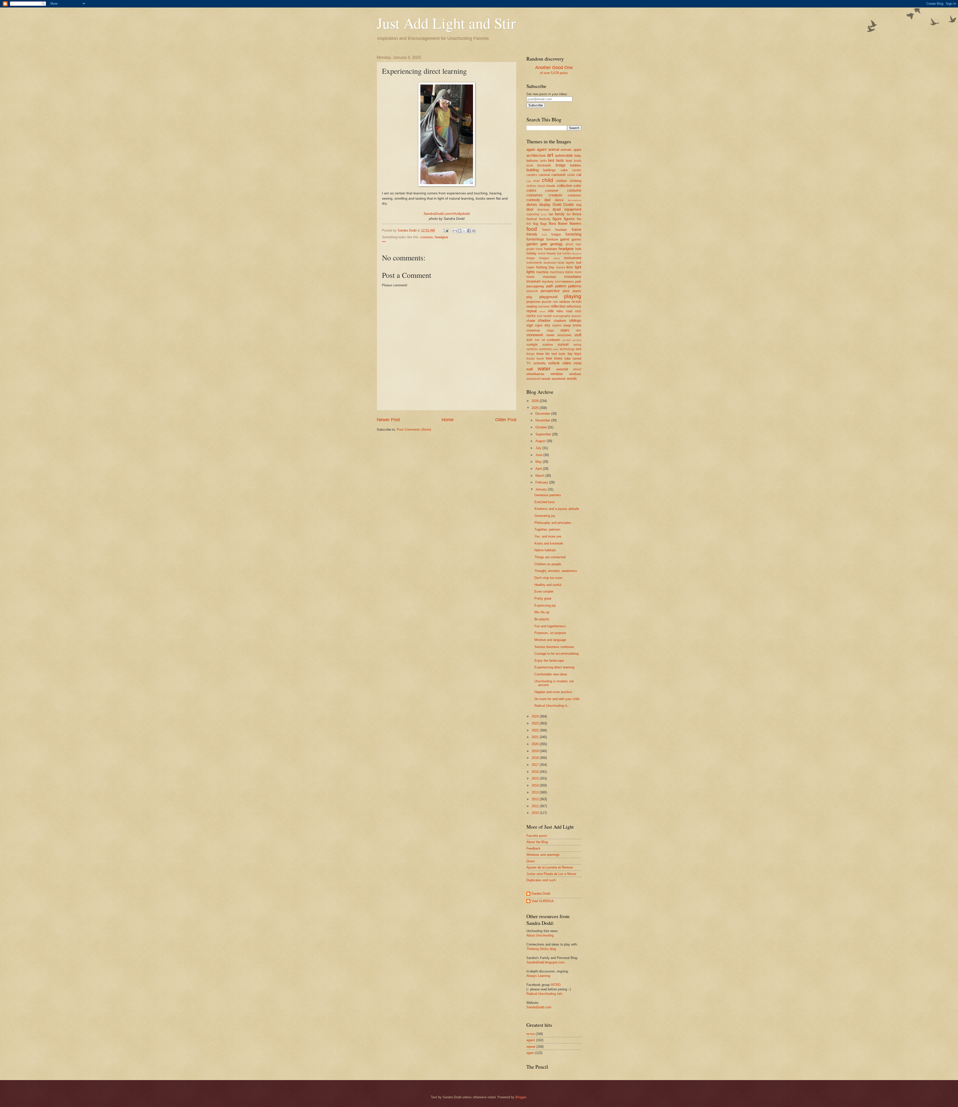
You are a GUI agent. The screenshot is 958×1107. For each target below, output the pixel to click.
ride (551, 311)
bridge (561, 165)
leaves (560, 267)
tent (578, 349)
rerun (542, 311)
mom (578, 272)
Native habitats (545, 550)
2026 (536, 401)
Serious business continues (554, 647)
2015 (536, 778)
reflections (573, 306)
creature (555, 195)
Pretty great (542, 598)
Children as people (547, 564)
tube (567, 358)
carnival (544, 175)
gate (543, 244)
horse (542, 253)
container (551, 190)
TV (528, 363)
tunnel (577, 358)
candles (531, 174)
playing (572, 296)
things (530, 353)
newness (567, 281)
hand (539, 248)
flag (535, 224)
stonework (534, 335)
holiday (531, 253)
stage (550, 330)
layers (570, 262)
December (543, 413)
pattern (560, 286)
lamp (561, 262)
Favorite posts (536, 836)
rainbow (564, 302)
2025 (536, 408)
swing (577, 344)
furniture (552, 239)
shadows (560, 320)
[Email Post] (445, 230)
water (544, 368)
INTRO (556, 985)
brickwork (544, 165)
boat (569, 160)
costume (426, 237)
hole (578, 249)
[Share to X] (464, 230)
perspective (550, 291)
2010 (536, 813)
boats (577, 160)
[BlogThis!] (459, 230)
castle (571, 174)
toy (570, 353)
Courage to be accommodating (556, 653)
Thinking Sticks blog (541, 949)
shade (530, 320)
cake (564, 170)
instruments (534, 262)
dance (559, 200)
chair (536, 180)
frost (544, 234)
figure (557, 219)
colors (531, 190)
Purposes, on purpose (550, 633)
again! (542, 149)
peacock (532, 291)
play (529, 297)
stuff (577, 335)
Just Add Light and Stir (446, 23)
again (530, 149)
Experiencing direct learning (554, 667)
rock (578, 311)
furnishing (573, 234)
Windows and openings (543, 855)
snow (577, 325)
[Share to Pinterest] (473, 230)
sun (529, 339)
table (556, 349)
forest (546, 230)
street (550, 335)
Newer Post (388, 419)
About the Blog (537, 842)
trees (558, 358)
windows (575, 374)
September (543, 434)
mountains (572, 276)
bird (551, 160)
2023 (536, 723)
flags (543, 224)
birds (560, 160)
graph (530, 248)
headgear (441, 237)
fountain (561, 230)
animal (553, 149)
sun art (540, 339)
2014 (536, 785)
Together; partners (547, 529)
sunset (563, 344)
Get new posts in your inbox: (547, 94)
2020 (536, 744)
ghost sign (573, 244)
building (532, 170)
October (541, 427)
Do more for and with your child (556, 699)
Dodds (568, 204)
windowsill (533, 378)
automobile (564, 155)
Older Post (505, 419)
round (547, 316)
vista (577, 363)
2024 (536, 716)
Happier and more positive (553, 692)
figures (569, 219)
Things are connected (550, 557)
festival (531, 219)
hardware (550, 249)
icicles (567, 253)
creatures (574, 195)
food (531, 229)
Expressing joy (545, 605)
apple (577, 150)
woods (546, 379)
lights (530, 272)
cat (578, 174)
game (564, 239)
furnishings (535, 239)
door (530, 209)
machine (542, 272)
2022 (536, 730)
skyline (557, 325)
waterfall (562, 369)
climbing (575, 181)
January (541, 489)
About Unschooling (540, 935)
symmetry (545, 349)
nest (558, 281)
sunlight (532, 344)
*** (384, 242)
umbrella (539, 363)
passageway (535, 286)
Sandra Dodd (540, 893)
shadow (544, 320)
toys (577, 353)
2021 (536, 737)
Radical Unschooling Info (544, 994)
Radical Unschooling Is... (552, 706)
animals (566, 150)
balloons (532, 160)
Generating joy (544, 516)
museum (533, 281)
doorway (543, 209)
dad (547, 200)
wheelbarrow (535, 374)
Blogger (520, 1097)
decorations (574, 200)
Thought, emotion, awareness (555, 571)
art (550, 155)
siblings (575, 320)
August (541, 441)
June (539, 455)
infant (556, 258)
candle (576, 170)
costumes (534, 195)
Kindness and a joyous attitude (556, 509)
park (578, 281)
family (560, 214)
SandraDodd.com (538, 1007)
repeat (531, 311)
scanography (561, 316)
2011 (536, 806)
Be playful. (542, 619)
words (572, 378)
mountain (549, 277)
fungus (556, 234)
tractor (530, 358)
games (576, 239)
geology (556, 244)
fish (528, 223)
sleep (567, 325)
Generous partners (547, 495)
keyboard (550, 262)
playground (548, 297)
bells (543, 160)
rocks (531, 316)
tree (549, 358)
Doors (530, 861)
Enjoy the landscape (549, 660)
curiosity (533, 200)
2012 (536, 799)
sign (529, 325)
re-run (576, 301)
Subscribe (535, 105)
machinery (557, 272)
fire (579, 219)
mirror (569, 272)
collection (564, 185)
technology (567, 349)
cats (528, 181)
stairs (564, 330)
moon (530, 277)
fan (569, 214)
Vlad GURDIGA (542, 901)
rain (555, 301)
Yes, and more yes (548, 536)
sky (547, 325)
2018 (536, 758)
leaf (578, 262)
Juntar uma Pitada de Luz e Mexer (551, 874)
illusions (576, 253)
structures (564, 335)
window (557, 374)
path (549, 286)
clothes (531, 185)
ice (559, 253)
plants (577, 291)
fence (576, 214)
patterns (574, 286)
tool (554, 354)
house (551, 253)
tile (547, 354)
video (566, 363)
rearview (544, 306)
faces (544, 214)
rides (559, 311)
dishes (531, 204)
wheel (577, 369)
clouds (550, 186)
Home (448, 419)
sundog (577, 340)
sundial (566, 340)
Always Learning (538, 976)
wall (529, 369)
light (578, 267)
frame (576, 229)
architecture (536, 155)
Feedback (533, 848)
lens (569, 267)
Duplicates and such (541, 880)
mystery (548, 281)
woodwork (559, 379)
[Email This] (454, 230)
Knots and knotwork (548, 543)
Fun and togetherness (550, 626)
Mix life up (541, 612)
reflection (558, 306)
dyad (557, 209)
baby (577, 156)
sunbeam (553, 340)
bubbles (575, 165)
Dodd (557, 204)
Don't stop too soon (548, 578)
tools (562, 354)
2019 (536, 751)
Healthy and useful (547, 585)
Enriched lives (544, 502)
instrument (572, 258)
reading (531, 306)
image (530, 258)
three (540, 354)
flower (563, 223)
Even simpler (543, 591)
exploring (532, 214)
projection (533, 302)
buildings (549, 170)
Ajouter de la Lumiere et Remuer (549, 867)
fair (551, 214)
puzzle (546, 302)
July (538, 448)
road (569, 311)
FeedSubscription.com (554, 110)
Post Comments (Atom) (414, 429)
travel (540, 358)
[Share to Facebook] (469, 230)
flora (552, 223)
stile (578, 330)
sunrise (547, 344)
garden (532, 244)
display (545, 204)
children (561, 181)
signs (539, 325)
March (540, 475)
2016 (536, 772)
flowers (575, 223)
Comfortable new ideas (550, 674)
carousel (558, 174)
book (529, 165)
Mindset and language (550, 640)
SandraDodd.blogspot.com (545, 962)
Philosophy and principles (552, 523)
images (544, 258)
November (543, 420)
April (539, 469)
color (577, 185)
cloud (541, 185)
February (542, 482)
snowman (533, 330)
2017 (536, 765)
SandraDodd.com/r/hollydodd (447, 214)
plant (566, 291)
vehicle (554, 363)
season (576, 316)
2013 (536, 792)
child (547, 180)
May (539, 462)
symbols (532, 349)
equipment (572, 209)
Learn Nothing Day (540, 267)
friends (531, 234)
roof (539, 316)
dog (578, 205)
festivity (545, 219)
